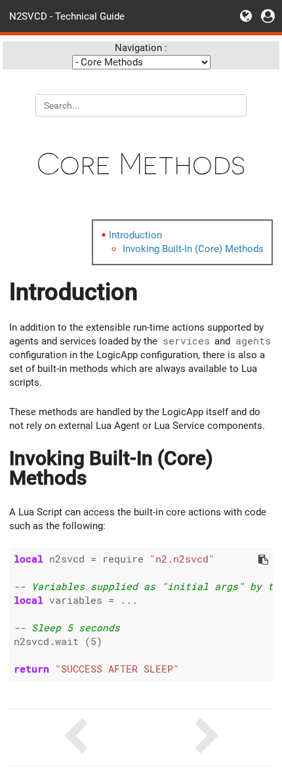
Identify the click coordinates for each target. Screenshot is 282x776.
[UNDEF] (207, 737)
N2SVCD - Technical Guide (67, 16)
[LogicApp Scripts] (75, 737)
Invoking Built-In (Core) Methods (193, 249)
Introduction (135, 235)
